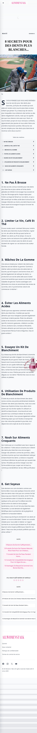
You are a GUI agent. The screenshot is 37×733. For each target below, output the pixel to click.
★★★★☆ (32, 33)
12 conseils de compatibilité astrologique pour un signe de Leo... (18, 561)
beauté (4, 33)
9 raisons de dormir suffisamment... (18, 545)
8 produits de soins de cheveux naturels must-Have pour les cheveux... (18, 549)
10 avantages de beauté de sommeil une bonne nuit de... (18, 567)
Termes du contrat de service (11, 654)
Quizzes (4, 643)
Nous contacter (6, 647)
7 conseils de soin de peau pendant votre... (18, 555)
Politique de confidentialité (10, 651)
